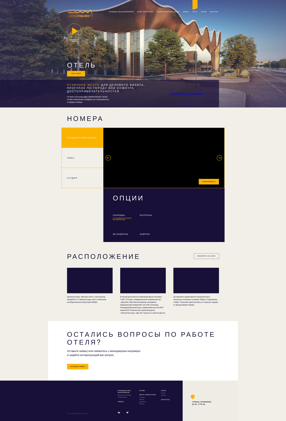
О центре (142, 397)
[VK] (119, 412)
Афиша (186, 12)
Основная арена (122, 397)
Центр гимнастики (145, 12)
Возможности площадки (124, 395)
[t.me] (127, 412)
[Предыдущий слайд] (108, 158)
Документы (142, 401)
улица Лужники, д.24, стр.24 (202, 403)
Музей (203, 12)
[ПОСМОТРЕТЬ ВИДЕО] (74, 31)
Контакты (214, 12)
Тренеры (141, 399)
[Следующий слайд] (219, 158)
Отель (195, 12)
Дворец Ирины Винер (77, 393)
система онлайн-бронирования (186, 93)
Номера (163, 393)
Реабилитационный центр (168, 12)
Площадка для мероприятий (121, 12)
